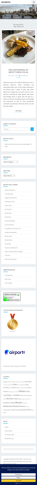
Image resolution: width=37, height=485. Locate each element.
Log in (6, 427)
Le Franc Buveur (9, 225)
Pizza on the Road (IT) (11, 248)
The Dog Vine (8, 275)
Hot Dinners (8, 209)
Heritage (9, 391)
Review (22, 406)
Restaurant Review (11, 406)
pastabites (24, 75)
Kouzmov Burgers (10, 221)
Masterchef (23, 395)
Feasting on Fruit (10, 201)
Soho (28, 406)
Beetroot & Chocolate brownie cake (15, 144)
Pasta (26, 399)
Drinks (10, 387)
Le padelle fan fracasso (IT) (13, 228)
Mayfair (4, 399)
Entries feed (8, 431)
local (12, 395)
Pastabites (5, 2)
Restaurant (24, 403)
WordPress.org (9, 438)
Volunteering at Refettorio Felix (18, 71)
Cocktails (10, 384)
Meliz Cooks (8, 236)
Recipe (18, 402)
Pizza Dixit (8, 244)
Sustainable (6, 410)
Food (17, 387)
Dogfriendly (22, 384)
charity (19, 381)
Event (14, 387)
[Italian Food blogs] (12, 324)
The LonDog (8, 283)
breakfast (9, 381)
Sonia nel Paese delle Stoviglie (14, 251)
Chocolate (27, 382)
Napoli (19, 399)
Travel (13, 410)
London (16, 395)
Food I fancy (8, 205)
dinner (18, 384)
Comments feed (9, 435)
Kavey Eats (8, 217)
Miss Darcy (8, 279)
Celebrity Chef (14, 381)
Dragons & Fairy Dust (11, 198)
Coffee (14, 384)
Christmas (5, 384)
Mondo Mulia (8, 240)
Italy (9, 395)
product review (9, 402)
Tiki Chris (7, 255)
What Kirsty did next (11, 259)
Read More (19, 111)
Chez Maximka (9, 194)
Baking (5, 382)
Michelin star (11, 398)
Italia (17, 391)
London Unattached (10, 232)
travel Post (26, 409)
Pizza (29, 399)
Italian (21, 391)
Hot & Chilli (8, 213)
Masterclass (29, 395)
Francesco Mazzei (23, 387)
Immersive (14, 391)
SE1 (26, 406)
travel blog (18, 410)
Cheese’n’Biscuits (10, 190)
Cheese (22, 381)
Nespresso (23, 399)
